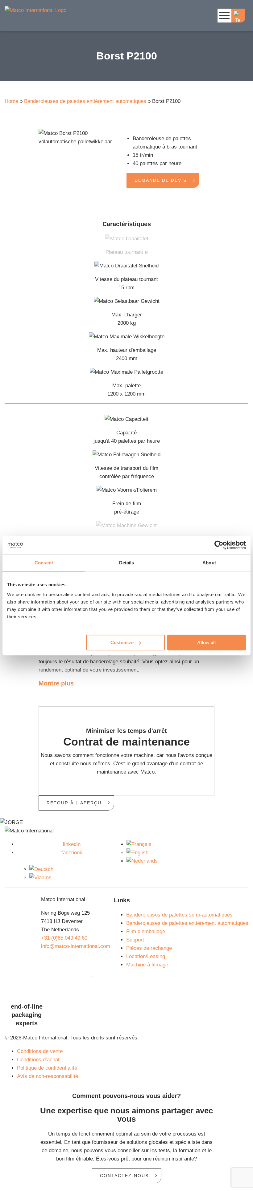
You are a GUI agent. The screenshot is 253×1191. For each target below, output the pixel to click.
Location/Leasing (145, 956)
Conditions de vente (40, 1051)
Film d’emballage (145, 931)
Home (11, 101)
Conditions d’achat (38, 1060)
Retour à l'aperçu (74, 802)
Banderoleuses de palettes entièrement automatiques (85, 101)
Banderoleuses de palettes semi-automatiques (179, 915)
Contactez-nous (124, 1175)
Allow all (206, 642)
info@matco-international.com (75, 946)
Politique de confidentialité (47, 1068)
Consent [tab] (44, 562)
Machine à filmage (147, 965)
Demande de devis (161, 180)
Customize (122, 642)
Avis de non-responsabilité (47, 1076)
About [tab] (209, 562)
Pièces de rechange (149, 948)
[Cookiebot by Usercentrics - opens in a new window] (219, 545)
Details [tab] (126, 562)
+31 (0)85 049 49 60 (64, 938)
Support (135, 940)
